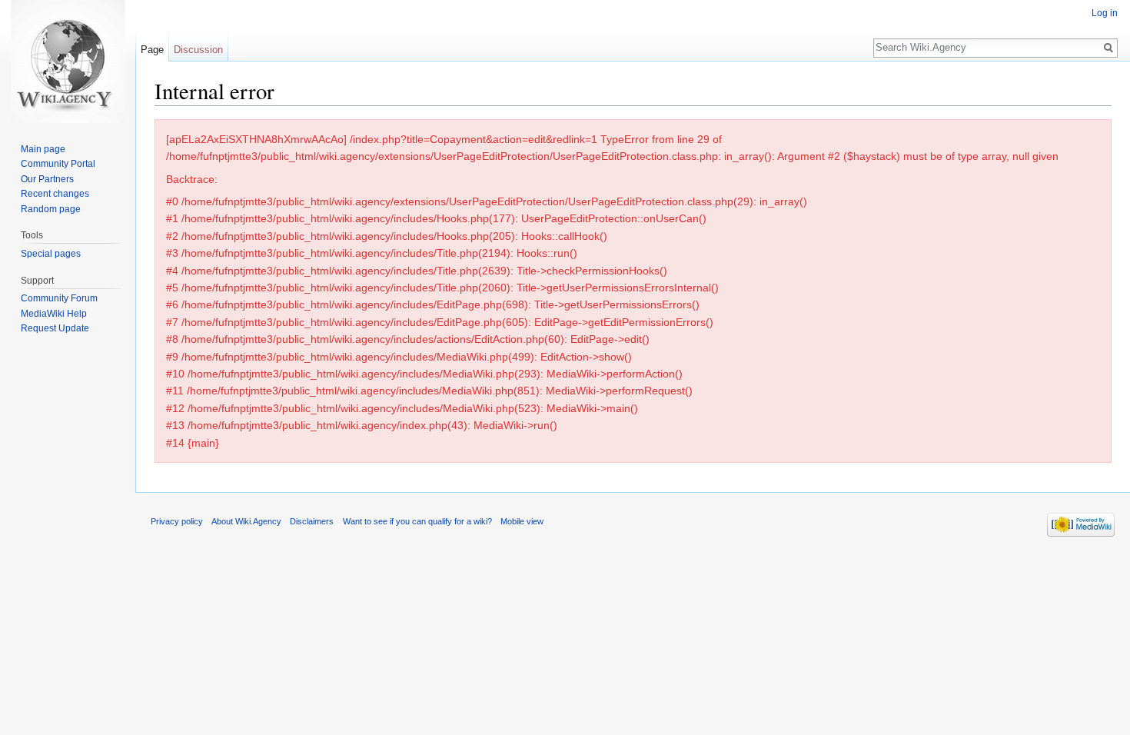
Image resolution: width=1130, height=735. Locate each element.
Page (152, 49)
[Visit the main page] (67, 61)
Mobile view (521, 521)
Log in (1105, 13)
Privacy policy (177, 521)
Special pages (51, 253)
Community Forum (59, 298)
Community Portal (58, 163)
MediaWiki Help (54, 313)
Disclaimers (312, 521)
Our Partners (47, 179)
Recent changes (55, 193)
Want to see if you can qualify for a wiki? (417, 521)
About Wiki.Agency (246, 521)
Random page (51, 209)
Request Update (55, 328)
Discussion (198, 49)
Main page (43, 149)
